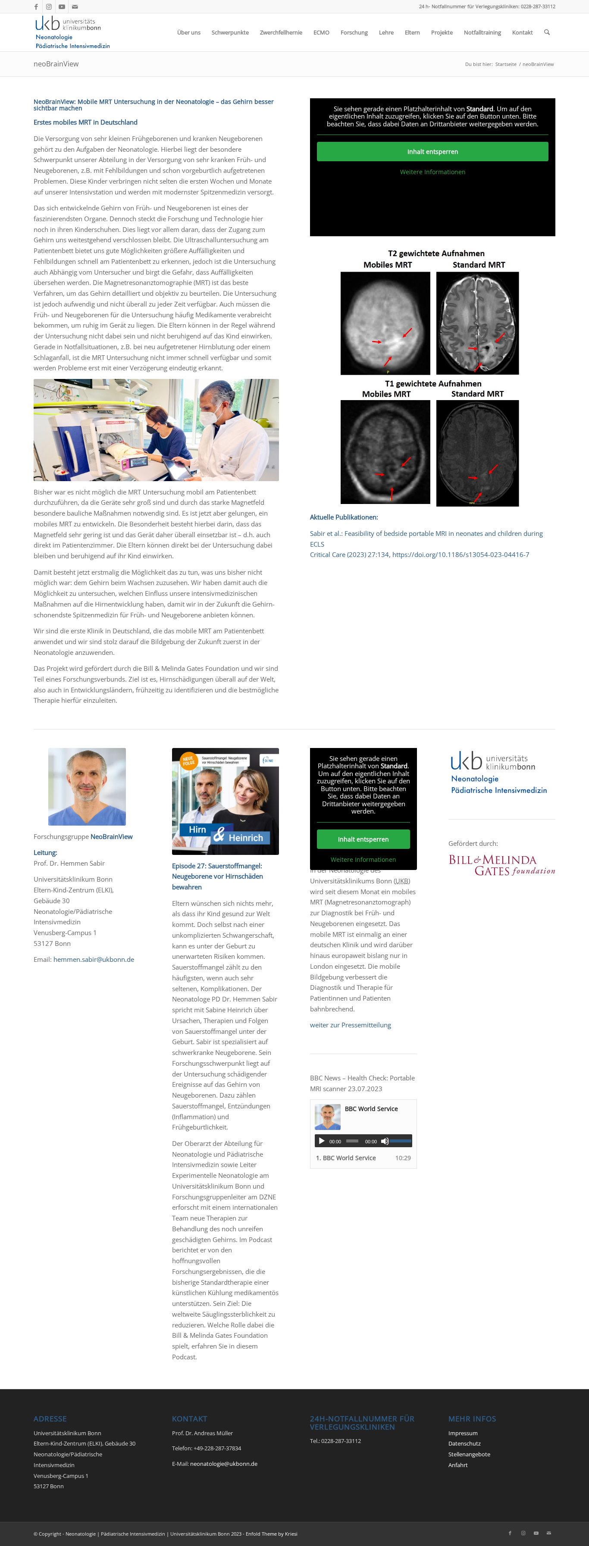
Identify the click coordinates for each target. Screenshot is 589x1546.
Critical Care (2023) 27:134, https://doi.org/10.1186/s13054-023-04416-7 (419, 554)
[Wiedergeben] (321, 1141)
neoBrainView (56, 64)
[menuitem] (189, 32)
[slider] (401, 1140)
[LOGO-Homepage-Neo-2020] (75, 32)
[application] (363, 1140)
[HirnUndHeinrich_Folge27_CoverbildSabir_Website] (225, 801)
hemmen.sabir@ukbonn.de (93, 959)
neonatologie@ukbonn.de (223, 1464)
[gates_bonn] (501, 865)
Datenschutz (464, 1443)
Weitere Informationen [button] (433, 172)
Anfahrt (458, 1465)
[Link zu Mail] (75, 6)
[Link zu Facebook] (36, 6)
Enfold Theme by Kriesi (272, 1533)
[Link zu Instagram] (49, 6)
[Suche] (547, 32)
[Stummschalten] (385, 1141)
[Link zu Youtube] (62, 6)
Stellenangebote (469, 1454)
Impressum (463, 1433)
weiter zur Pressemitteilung (350, 1024)
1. (346, 1158)
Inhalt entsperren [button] (432, 151)
